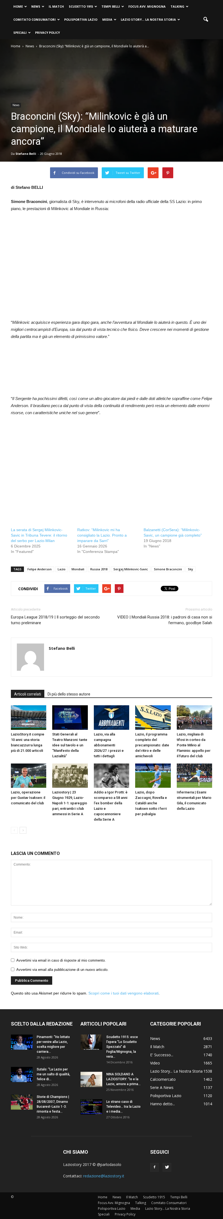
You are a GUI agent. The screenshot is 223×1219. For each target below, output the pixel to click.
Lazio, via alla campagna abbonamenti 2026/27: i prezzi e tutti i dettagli (109, 745)
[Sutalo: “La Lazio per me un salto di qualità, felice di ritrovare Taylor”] (22, 1074)
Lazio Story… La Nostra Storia (148, 19)
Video (155, 1063)
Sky (190, 569)
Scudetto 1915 (81, 6)
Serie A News (162, 1087)
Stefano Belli (26, 154)
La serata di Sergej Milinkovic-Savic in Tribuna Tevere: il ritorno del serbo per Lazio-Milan (39, 535)
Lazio (62, 569)
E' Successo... (161, 1054)
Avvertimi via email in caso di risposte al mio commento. (61, 960)
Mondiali (78, 569)
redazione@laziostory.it (103, 1175)
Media (107, 19)
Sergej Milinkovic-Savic (130, 569)
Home (18, 6)
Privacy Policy (47, 32)
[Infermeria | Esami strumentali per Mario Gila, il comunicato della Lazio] (194, 776)
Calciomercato (163, 1079)
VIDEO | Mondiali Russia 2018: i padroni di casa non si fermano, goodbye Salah (164, 620)
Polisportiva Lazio (80, 19)
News (35, 6)
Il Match (56, 6)
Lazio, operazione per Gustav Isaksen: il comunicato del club (28, 797)
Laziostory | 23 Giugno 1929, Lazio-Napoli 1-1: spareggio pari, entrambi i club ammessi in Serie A (69, 803)
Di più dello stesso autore (69, 694)
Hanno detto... (162, 1103)
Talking (177, 6)
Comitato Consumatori (34, 19)
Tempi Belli (110, 6)
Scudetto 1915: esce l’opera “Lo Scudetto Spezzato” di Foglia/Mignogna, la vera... (122, 1046)
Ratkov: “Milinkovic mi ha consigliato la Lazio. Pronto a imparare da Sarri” (102, 535)
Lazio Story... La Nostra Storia (176, 1071)
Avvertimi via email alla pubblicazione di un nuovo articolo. (62, 970)
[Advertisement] (56, 271)
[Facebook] (154, 1167)
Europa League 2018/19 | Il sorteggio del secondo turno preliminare (55, 620)
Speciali (20, 32)
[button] (205, 19)
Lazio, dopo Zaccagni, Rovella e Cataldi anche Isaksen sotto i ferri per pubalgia (151, 803)
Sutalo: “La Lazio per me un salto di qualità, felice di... (53, 1074)
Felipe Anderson (39, 569)
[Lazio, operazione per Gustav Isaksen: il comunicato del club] (28, 776)
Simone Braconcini (168, 569)
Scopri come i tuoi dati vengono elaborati (123, 993)
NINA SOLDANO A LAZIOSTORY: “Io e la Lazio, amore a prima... (123, 1079)
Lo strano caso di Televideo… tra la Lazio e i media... (123, 1106)
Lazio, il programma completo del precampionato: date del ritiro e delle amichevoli (152, 745)
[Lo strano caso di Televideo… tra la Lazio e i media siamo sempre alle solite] (91, 1107)
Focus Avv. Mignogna (147, 6)
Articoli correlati (27, 694)
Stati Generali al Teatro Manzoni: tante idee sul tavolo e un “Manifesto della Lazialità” (69, 745)
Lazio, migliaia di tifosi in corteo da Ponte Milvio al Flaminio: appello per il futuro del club (193, 745)
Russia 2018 (98, 569)
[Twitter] (167, 1167)
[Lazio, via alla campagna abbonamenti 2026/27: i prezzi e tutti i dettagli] (111, 717)
